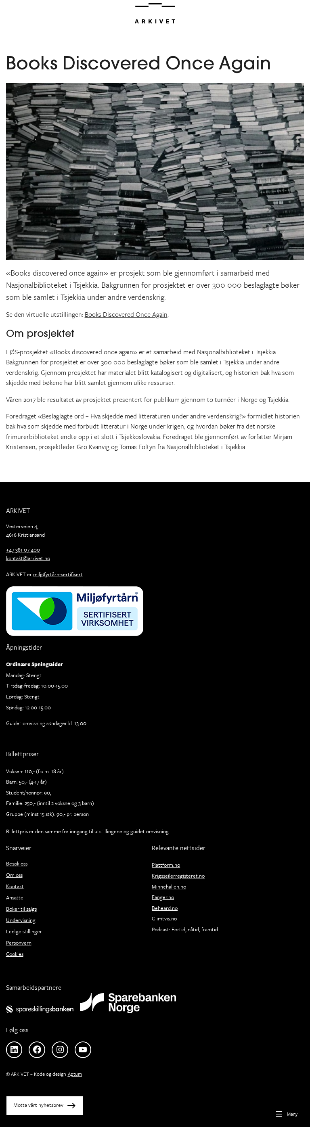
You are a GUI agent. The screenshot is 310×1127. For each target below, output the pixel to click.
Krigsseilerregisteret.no (178, 876)
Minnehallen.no (169, 886)
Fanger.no (163, 897)
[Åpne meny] (286, 1113)
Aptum (75, 1073)
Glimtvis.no (164, 918)
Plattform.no (166, 865)
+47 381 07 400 (23, 550)
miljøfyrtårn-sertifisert (58, 574)
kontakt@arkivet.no (28, 558)
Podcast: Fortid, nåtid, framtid (185, 929)
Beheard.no (165, 908)
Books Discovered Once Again (126, 314)
